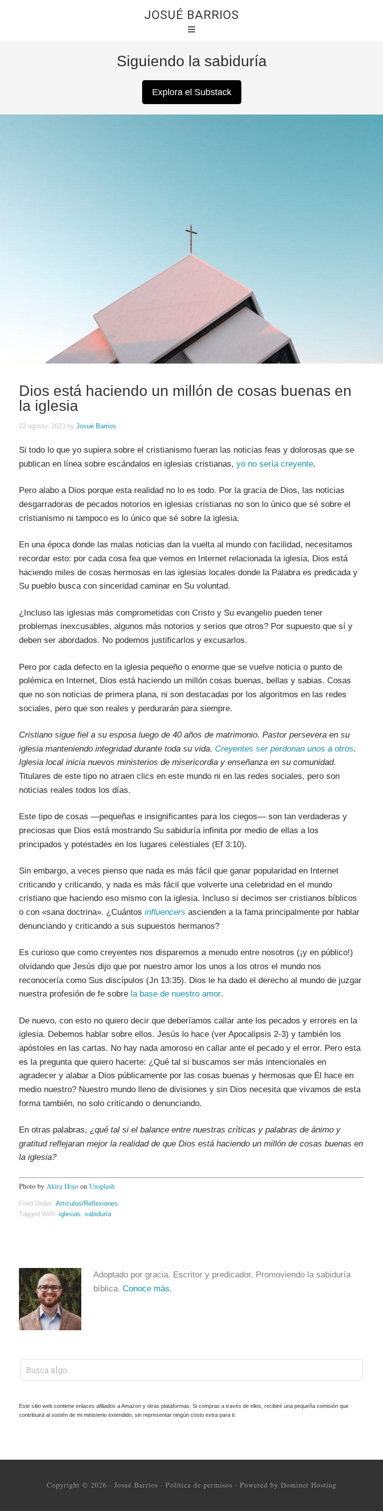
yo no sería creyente (274, 464)
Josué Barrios (191, 15)
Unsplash (102, 1186)
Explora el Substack (191, 92)
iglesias (70, 1214)
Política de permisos (199, 1485)
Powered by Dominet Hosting (288, 1485)
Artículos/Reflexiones (87, 1203)
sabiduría (98, 1214)
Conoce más (146, 1288)
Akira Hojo (62, 1186)
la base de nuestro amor (176, 994)
